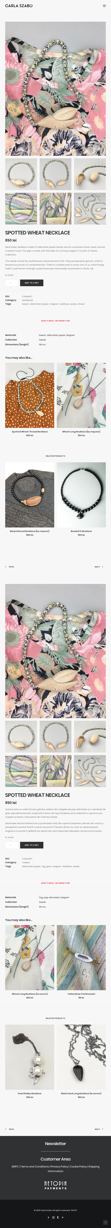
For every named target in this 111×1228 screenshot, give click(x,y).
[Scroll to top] (105, 1222)
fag (43, 866)
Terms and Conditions (34, 1166)
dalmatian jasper (39, 303)
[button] (104, 5)
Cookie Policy (78, 1166)
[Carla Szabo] (19, 6)
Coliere (26, 862)
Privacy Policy (59, 1166)
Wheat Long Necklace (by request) (81, 431)
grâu (48, 866)
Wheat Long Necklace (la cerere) (30, 994)
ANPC (15, 1166)
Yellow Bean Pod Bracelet (81, 994)
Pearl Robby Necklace (29, 1093)
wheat (81, 303)
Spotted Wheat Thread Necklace (30, 431)
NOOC (74, 1210)
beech (25, 303)
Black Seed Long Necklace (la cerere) (81, 1093)
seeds (73, 303)
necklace (64, 303)
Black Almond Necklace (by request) (29, 531)
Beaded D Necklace (81, 531)
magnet (53, 303)
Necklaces (27, 300)
